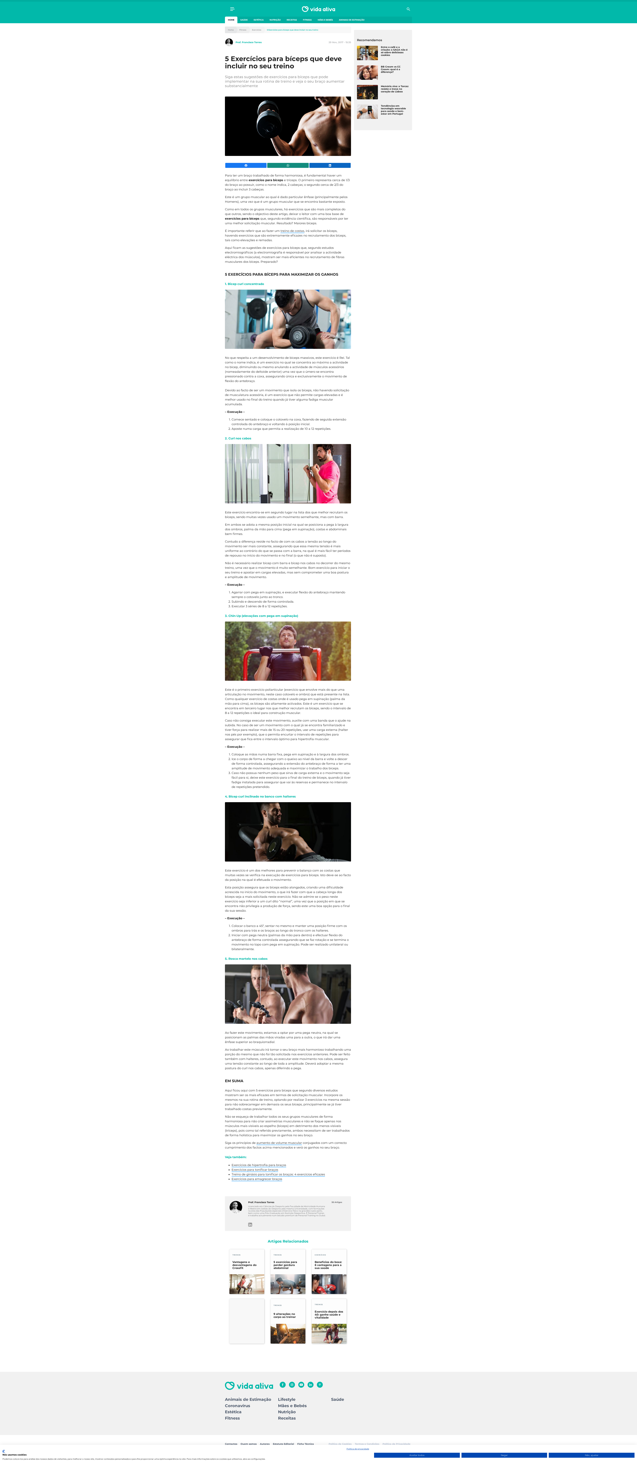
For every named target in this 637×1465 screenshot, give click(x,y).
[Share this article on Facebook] (246, 165)
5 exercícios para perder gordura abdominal (285, 1265)
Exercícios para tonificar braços (255, 1170)
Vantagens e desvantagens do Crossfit (244, 1265)
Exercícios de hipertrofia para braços (259, 1165)
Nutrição (275, 20)
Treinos (236, 1255)
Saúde (244, 20)
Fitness (307, 20)
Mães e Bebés (325, 20)
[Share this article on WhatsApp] (288, 165)
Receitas (292, 20)
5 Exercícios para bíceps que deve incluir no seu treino (292, 30)
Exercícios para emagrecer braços (257, 1179)
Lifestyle (286, 1399)
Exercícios (256, 30)
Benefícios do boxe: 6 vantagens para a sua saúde (328, 1265)
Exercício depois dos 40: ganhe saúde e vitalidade (329, 1314)
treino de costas (292, 231)
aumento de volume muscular (279, 1143)
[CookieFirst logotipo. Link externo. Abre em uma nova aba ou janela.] (3, 1451)
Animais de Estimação (351, 20)
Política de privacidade (358, 1449)
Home (231, 20)
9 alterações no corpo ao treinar (285, 1316)
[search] (408, 9)
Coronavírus (237, 1405)
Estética (259, 20)
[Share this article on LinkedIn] (330, 165)
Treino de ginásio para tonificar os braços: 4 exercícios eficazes (278, 1174)
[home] (318, 9)
